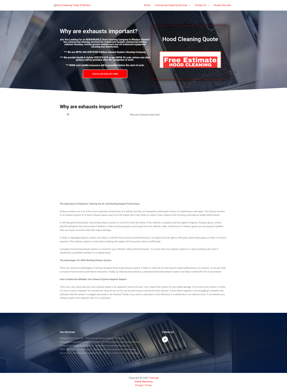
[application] (188, 5)
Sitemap (154, 377)
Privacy (139, 385)
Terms (148, 385)
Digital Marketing (143, 381)
